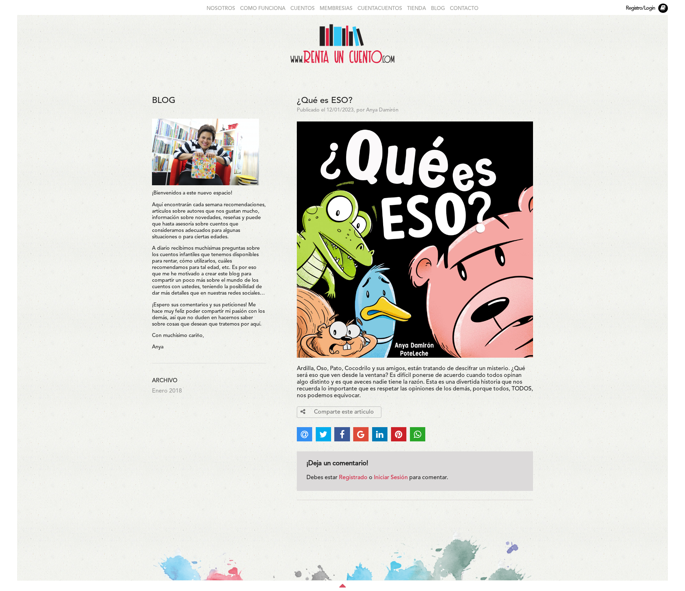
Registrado (353, 478)
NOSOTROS (221, 8)
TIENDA (416, 8)
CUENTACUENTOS (379, 8)
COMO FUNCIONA (262, 8)
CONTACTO (464, 8)
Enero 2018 (167, 391)
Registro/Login (640, 8)
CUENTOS (302, 8)
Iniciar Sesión (391, 478)
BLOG (438, 8)
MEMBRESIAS (336, 8)
